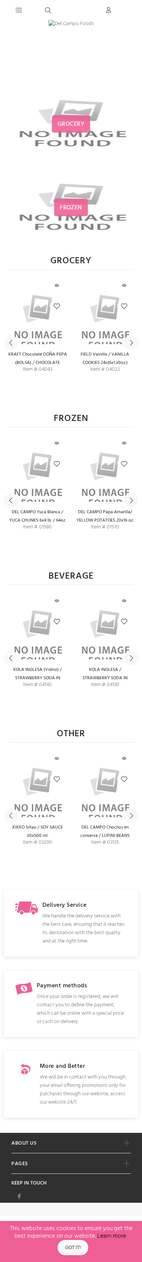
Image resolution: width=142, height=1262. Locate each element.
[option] (37, 339)
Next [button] (131, 342)
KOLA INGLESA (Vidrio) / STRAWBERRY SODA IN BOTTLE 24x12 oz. (37, 678)
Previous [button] (11, 342)
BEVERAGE (71, 576)
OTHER (71, 734)
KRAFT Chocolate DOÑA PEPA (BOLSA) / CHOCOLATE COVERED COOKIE (37, 363)
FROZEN (71, 419)
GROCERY (71, 261)
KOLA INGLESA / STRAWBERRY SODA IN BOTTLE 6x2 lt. (105, 678)
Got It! (73, 1247)
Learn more (111, 1236)
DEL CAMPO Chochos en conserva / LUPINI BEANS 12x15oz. (105, 836)
